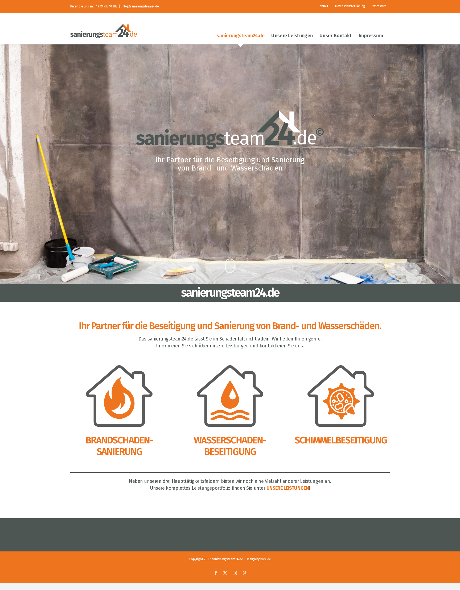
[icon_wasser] (230, 368)
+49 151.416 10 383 (105, 6)
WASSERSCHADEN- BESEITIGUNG (230, 446)
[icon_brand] (119, 368)
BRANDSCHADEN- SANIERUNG (119, 446)
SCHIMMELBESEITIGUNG (341, 440)
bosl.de (265, 559)
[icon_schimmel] (340, 368)
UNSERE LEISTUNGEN (287, 488)
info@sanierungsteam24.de (140, 6)
